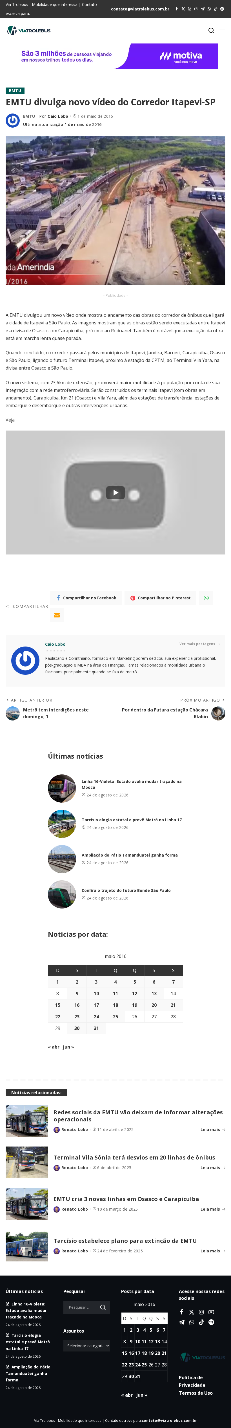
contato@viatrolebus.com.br (140, 9)
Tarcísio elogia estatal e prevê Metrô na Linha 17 (132, 819)
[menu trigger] (221, 30)
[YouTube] (196, 9)
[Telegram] (202, 9)
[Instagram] (189, 9)
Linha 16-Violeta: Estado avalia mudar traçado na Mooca (26, 1310)
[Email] (57, 615)
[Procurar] (211, 30)
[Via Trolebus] (202, 1357)
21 (173, 1005)
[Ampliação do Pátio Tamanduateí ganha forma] (62, 859)
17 (96, 1005)
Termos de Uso (196, 1393)
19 (134, 1005)
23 (76, 1017)
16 (76, 1005)
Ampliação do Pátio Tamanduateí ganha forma (130, 855)
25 (115, 1017)
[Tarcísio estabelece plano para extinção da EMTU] (27, 1246)
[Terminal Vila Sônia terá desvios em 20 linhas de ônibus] (27, 1162)
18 (115, 1005)
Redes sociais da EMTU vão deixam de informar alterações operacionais (138, 1115)
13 (154, 993)
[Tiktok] (215, 9)
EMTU (15, 90)
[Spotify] (222, 9)
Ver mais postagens (197, 643)
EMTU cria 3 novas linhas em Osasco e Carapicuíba (126, 1199)
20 (154, 1005)
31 (96, 1028)
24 (96, 1017)
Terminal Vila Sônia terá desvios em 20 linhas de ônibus (134, 1157)
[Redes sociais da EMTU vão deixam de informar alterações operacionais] (27, 1121)
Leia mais (210, 1129)
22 (57, 1017)
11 (115, 993)
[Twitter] (183, 9)
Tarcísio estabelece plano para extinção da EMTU (125, 1240)
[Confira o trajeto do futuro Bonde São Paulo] (62, 894)
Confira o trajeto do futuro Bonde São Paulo (126, 890)
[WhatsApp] (209, 9)
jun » (68, 1047)
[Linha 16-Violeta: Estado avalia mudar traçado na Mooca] (62, 788)
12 (134, 993)
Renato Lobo (74, 1129)
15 (57, 1005)
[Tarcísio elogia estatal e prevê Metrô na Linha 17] (62, 824)
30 (76, 1028)
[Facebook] (177, 9)
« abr (53, 1047)
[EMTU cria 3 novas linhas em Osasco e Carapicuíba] (27, 1204)
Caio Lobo (58, 116)
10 (96, 993)
